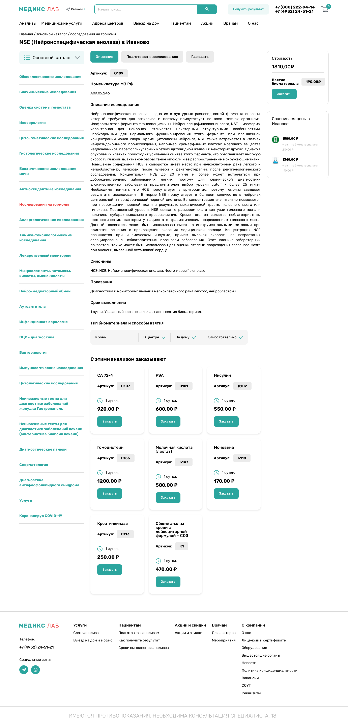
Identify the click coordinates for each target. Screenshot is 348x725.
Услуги (25, 500)
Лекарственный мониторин (45, 255)
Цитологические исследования (48, 383)
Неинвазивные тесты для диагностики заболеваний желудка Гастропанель (43, 403)
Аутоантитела (32, 306)
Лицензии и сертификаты (264, 640)
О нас (253, 23)
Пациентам (180, 23)
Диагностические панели (42, 449)
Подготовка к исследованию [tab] (152, 56)
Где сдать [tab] (200, 56)
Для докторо (224, 633)
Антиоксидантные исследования (50, 189)
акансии (250, 678)
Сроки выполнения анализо (143, 647)
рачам (230, 23)
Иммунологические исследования (51, 368)
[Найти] (207, 9)
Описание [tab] (104, 56)
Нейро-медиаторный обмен (44, 291)
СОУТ (246, 685)
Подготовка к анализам (138, 633)
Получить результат (248, 9)
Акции (207, 23)
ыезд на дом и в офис (92, 640)
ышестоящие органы (261, 655)
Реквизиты (251, 693)
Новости (249, 663)
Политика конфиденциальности (269, 670)
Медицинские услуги (61, 23)
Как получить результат (139, 640)
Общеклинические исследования (50, 76)
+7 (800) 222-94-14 (295, 7)
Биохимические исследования (47, 92)
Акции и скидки (188, 633)
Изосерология (32, 122)
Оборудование (254, 647)
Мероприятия (224, 640)
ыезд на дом (146, 23)
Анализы (27, 23)
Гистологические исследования (49, 153)
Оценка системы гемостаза (45, 107)
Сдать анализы (86, 633)
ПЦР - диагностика (36, 337)
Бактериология (33, 352)
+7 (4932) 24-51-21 (294, 11)
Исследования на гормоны (44, 204)
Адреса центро (107, 23)
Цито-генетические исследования (51, 138)
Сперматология (33, 464)
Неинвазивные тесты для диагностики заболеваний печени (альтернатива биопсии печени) (50, 429)
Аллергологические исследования (51, 220)
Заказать (110, 421)
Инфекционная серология (43, 322)
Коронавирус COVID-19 (40, 516)
